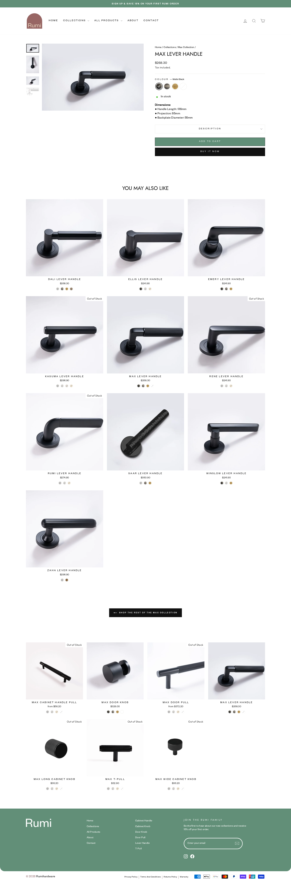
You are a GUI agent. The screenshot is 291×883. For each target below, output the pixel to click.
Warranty (184, 877)
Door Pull (140, 838)
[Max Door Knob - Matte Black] (108, 711)
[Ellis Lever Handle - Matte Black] (140, 288)
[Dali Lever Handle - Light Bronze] (71, 288)
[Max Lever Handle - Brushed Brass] (147, 385)
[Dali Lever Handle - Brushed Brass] (66, 288)
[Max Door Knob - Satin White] (122, 711)
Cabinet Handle (143, 821)
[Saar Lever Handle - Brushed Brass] (150, 483)
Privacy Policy (130, 877)
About (132, 21)
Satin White (183, 86)
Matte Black (159, 86)
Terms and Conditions (150, 877)
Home (53, 21)
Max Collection (186, 47)
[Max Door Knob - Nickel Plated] (113, 711)
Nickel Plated (167, 86)
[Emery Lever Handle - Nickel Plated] (226, 288)
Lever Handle (142, 843)
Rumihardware (45, 876)
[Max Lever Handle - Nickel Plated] (143, 385)
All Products (107, 21)
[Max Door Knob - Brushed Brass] (117, 711)
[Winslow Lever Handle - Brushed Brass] (231, 483)
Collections (75, 21)
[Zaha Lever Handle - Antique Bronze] (66, 580)
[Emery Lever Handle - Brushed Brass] (231, 288)
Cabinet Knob (142, 826)
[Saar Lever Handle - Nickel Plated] (145, 483)
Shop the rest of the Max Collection (147, 613)
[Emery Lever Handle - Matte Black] (221, 288)
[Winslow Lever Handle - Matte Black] (221, 483)
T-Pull (138, 849)
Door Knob (141, 832)
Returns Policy (170, 877)
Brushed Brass (175, 86)
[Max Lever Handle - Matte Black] (138, 385)
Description (210, 129)
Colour (169, 79)
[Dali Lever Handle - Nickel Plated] (62, 288)
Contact (151, 21)
